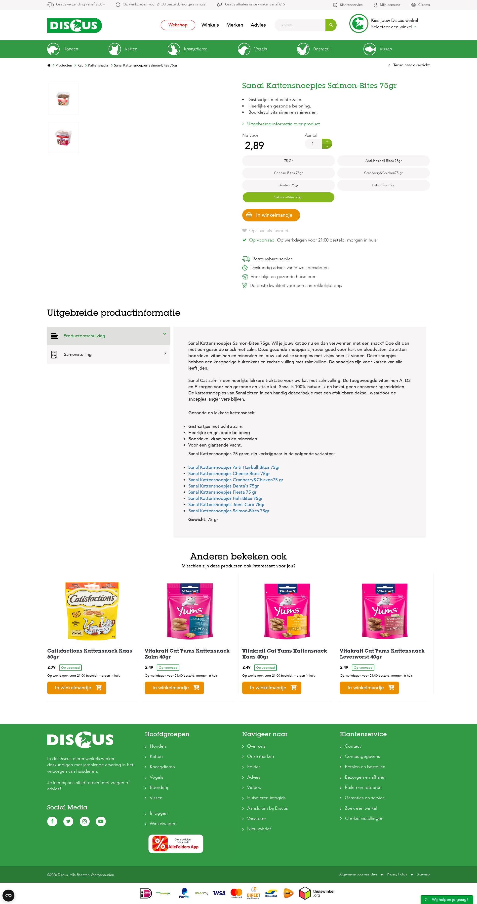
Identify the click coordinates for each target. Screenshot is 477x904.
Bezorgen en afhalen (365, 777)
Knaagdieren (162, 767)
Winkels (210, 25)
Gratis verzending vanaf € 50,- (80, 4)
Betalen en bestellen (365, 767)
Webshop (178, 25)
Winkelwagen (163, 824)
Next (63, 86)
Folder (253, 767)
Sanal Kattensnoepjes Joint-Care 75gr (226, 505)
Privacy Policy (397, 874)
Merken (234, 25)
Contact (353, 746)
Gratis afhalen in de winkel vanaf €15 (255, 4)
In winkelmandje (274, 215)
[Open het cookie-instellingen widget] (8, 896)
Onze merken (260, 756)
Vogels (156, 777)
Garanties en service (365, 798)
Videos (254, 787)
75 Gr (288, 160)
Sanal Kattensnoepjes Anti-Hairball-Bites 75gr (234, 467)
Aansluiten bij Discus (267, 808)
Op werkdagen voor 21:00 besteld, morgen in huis (164, 4)
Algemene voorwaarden (358, 874)
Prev (63, 233)
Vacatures (256, 819)
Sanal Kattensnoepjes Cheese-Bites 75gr (229, 474)
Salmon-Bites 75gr (288, 197)
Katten (156, 756)
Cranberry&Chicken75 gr (383, 173)
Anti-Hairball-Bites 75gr (383, 160)
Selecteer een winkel (392, 27)
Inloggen (159, 813)
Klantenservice (351, 4)
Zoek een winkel (361, 808)
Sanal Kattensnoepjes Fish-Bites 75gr (225, 498)
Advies (258, 25)
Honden (158, 746)
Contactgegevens (362, 756)
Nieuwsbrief (259, 829)
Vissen (156, 798)
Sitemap (423, 874)
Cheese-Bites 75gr (288, 173)
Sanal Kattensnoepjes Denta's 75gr (223, 486)
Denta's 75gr (288, 185)
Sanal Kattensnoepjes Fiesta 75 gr (222, 492)
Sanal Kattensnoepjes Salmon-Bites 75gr (229, 511)
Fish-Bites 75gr (383, 185)
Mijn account (390, 4)
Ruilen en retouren (363, 787)
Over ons (256, 746)
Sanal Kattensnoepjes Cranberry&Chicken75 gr (235, 480)
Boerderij (159, 787)
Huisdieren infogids (266, 798)
